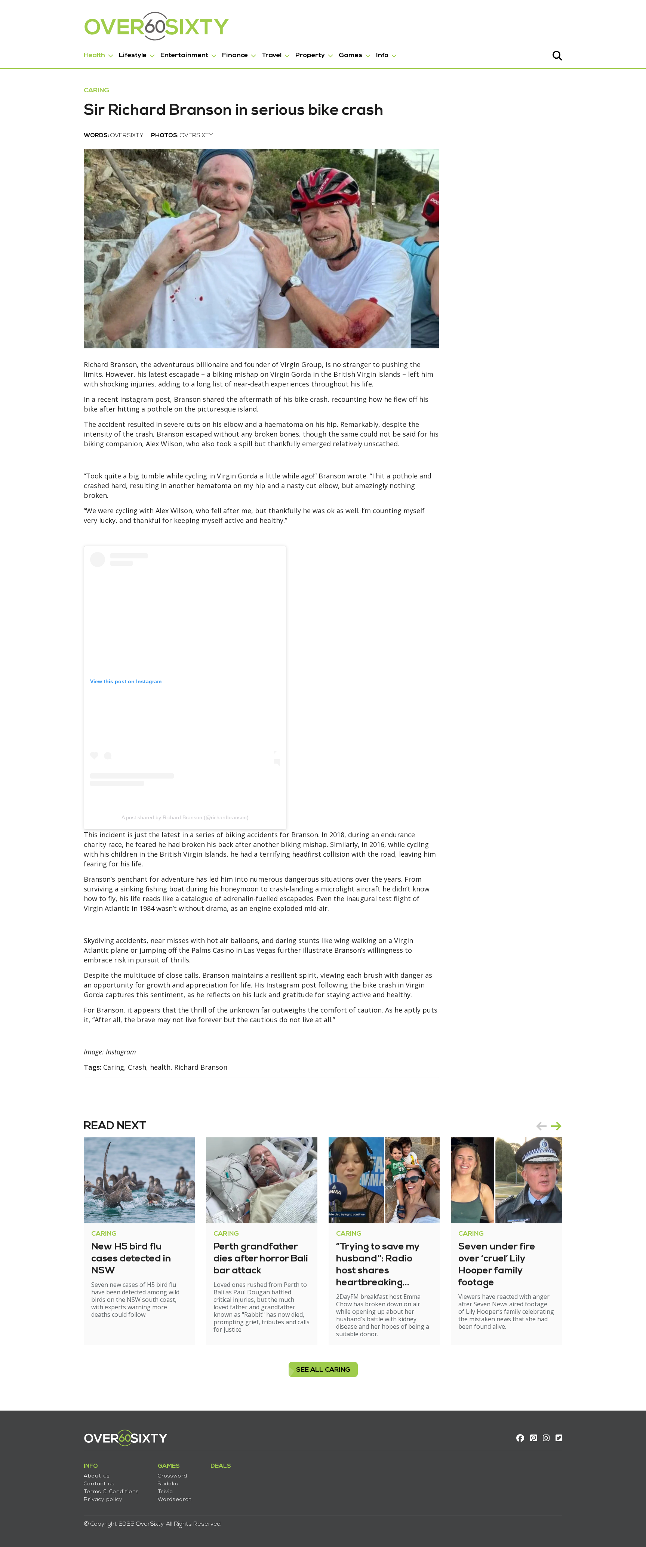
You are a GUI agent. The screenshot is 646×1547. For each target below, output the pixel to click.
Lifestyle (133, 55)
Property (310, 55)
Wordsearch (175, 1500)
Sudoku (168, 1484)
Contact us (99, 1484)
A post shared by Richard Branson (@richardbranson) (185, 817)
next (556, 1126)
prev (541, 1126)
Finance (235, 55)
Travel (272, 55)
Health (94, 55)
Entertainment (184, 55)
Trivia (165, 1492)
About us (97, 1476)
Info (382, 55)
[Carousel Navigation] (548, 1126)
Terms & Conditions (111, 1492)
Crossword (172, 1476)
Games (350, 55)
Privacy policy (103, 1500)
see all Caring (323, 1370)
